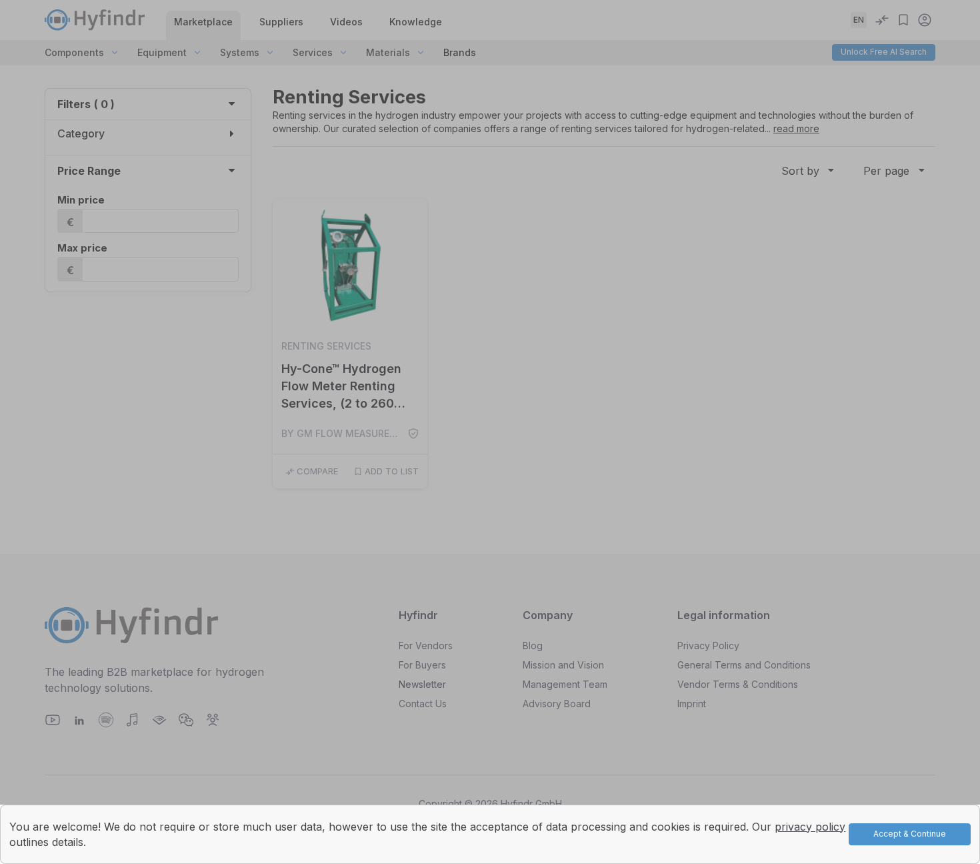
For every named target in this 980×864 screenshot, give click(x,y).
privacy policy (810, 826)
